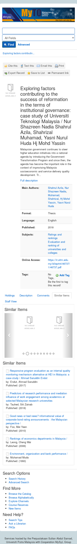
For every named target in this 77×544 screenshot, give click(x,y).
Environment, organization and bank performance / (39, 453)
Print (61, 66)
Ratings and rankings (55, 236)
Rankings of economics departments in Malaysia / (38, 438)
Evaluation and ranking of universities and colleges (57, 247)
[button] (10, 335)
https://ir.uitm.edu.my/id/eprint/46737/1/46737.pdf (59, 263)
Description (26, 295)
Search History (17, 478)
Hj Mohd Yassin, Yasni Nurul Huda (59, 202)
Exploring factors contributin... (18, 53)
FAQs (12, 527)
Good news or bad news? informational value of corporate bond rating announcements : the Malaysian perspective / (36, 419)
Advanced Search (19, 482)
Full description (29, 180)
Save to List (38, 73)
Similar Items (61, 295)
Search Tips (16, 520)
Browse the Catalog (20, 494)
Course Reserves (18, 505)
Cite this (13, 66)
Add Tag (64, 275)
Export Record (16, 73)
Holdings (10, 295)
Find (10, 44)
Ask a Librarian (17, 523)
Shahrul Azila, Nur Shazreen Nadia (58, 189)
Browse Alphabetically (21, 497)
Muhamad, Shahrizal (54, 197)
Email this (46, 66)
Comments (43, 295)
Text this (29, 66)
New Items (15, 508)
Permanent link (60, 73)
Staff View (11, 301)
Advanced (24, 44)
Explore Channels (19, 501)
